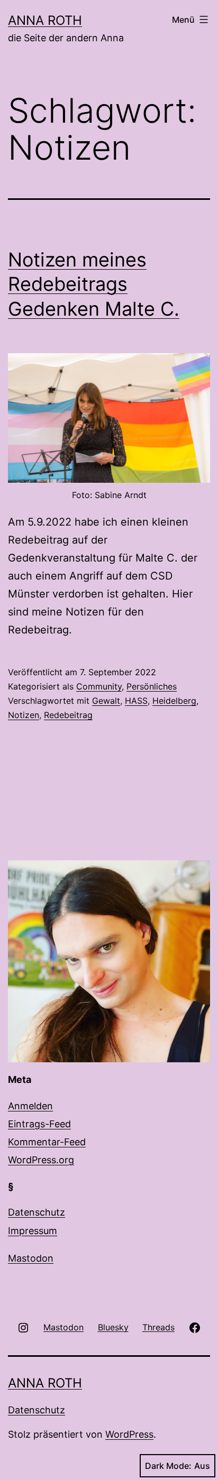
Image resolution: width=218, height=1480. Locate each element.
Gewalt (106, 700)
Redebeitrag (68, 715)
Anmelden (30, 1105)
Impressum (32, 1230)
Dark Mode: (168, 1465)
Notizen (23, 715)
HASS (136, 700)
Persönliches (151, 686)
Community (99, 686)
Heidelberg (174, 700)
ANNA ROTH (45, 20)
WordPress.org (41, 1159)
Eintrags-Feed (39, 1123)
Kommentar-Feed (47, 1141)
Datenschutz (36, 1212)
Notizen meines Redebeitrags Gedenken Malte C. (93, 284)
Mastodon (30, 1258)
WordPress (129, 1434)
